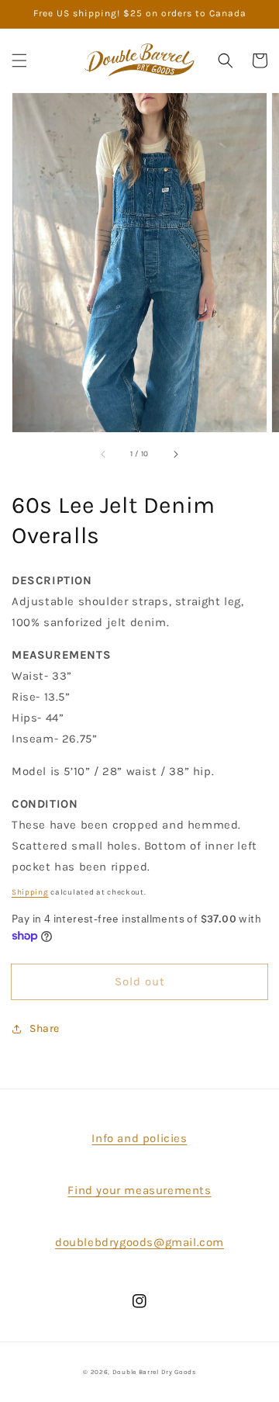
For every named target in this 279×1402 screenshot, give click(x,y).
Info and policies (139, 1138)
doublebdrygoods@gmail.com (139, 1242)
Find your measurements (139, 1190)
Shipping (30, 892)
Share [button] (44, 1028)
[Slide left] (104, 454)
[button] (19, 60)
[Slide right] (175, 454)
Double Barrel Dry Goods (154, 1372)
